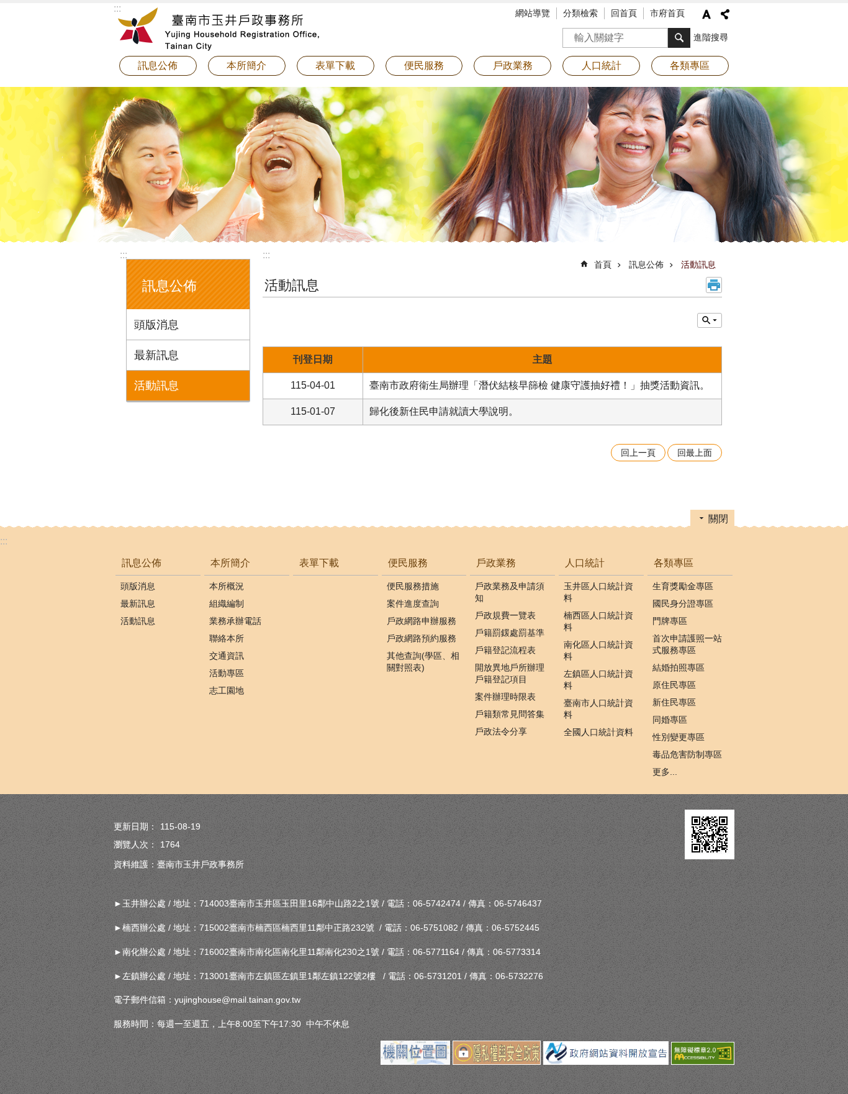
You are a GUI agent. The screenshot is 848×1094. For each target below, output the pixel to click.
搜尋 (572, 34)
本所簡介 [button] (246, 65)
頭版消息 (156, 325)
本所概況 (226, 586)
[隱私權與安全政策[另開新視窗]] (497, 1062)
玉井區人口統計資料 (598, 592)
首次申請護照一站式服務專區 (687, 644)
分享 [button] (725, 14)
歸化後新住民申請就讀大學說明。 (443, 411)
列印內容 (714, 285)
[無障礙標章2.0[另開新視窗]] (702, 1062)
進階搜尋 (710, 37)
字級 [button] (706, 14)
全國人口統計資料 (598, 732)
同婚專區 (669, 720)
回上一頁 (638, 453)
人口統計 (585, 563)
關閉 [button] (718, 518)
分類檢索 (580, 13)
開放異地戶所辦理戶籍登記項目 (509, 673)
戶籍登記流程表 (505, 650)
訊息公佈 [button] (158, 65)
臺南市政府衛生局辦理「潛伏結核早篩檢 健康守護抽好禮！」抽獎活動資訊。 (539, 385)
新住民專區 (674, 702)
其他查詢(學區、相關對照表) (423, 661)
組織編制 (226, 603)
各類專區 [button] (690, 65)
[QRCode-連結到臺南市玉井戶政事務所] (709, 834)
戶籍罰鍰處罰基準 (509, 633)
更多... (664, 772)
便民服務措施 (413, 586)
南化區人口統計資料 (598, 650)
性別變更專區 (678, 737)
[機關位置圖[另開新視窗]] (415, 1062)
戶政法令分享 (501, 731)
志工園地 (226, 690)
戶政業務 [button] (513, 65)
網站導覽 (532, 13)
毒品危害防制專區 (687, 754)
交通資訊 (226, 656)
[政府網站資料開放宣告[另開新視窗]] (606, 1062)
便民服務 (408, 563)
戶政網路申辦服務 (421, 621)
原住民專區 (674, 685)
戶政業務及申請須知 (509, 592)
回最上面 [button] (694, 453)
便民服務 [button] (424, 65)
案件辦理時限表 (505, 697)
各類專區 (673, 563)
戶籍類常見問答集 (509, 714)
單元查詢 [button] (709, 320)
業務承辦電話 (235, 621)
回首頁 (624, 13)
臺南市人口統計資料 (598, 709)
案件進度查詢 (413, 603)
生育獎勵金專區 (682, 586)
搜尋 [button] (679, 38)
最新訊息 (156, 355)
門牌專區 (669, 621)
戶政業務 (496, 563)
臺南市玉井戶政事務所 (222, 28)
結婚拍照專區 (678, 667)
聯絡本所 (226, 638)
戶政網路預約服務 (421, 638)
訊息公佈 (646, 264)
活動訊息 (156, 385)
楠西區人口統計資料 (598, 621)
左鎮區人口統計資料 (598, 679)
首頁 (602, 264)
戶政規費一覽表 (505, 615)
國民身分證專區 (682, 603)
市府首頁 (667, 13)
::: (123, 255)
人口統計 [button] (601, 65)
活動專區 (226, 673)
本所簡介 (230, 563)
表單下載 (335, 65)
